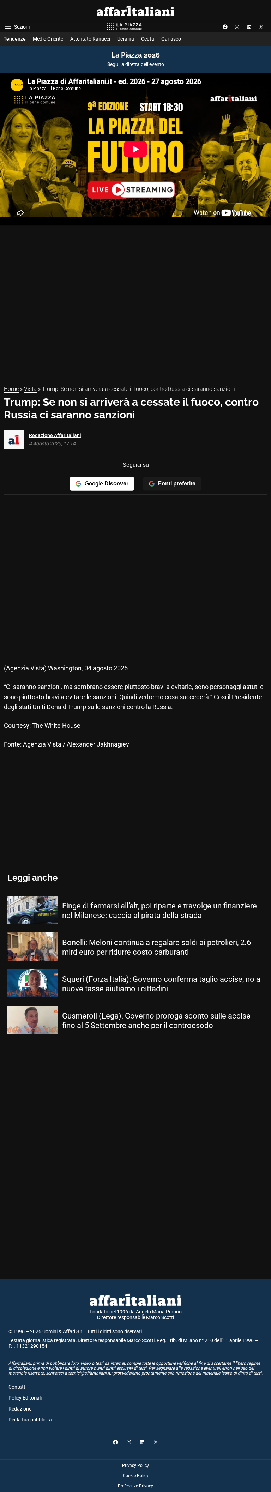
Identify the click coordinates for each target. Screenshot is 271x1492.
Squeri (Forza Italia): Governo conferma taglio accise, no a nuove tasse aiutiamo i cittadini (161, 984)
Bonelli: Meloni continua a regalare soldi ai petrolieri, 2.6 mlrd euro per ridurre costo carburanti (156, 947)
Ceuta (147, 39)
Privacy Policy (135, 1465)
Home (11, 389)
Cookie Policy (136, 1475)
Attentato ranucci (90, 39)
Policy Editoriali (25, 1398)
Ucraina (125, 39)
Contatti (17, 1387)
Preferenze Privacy (135, 1486)
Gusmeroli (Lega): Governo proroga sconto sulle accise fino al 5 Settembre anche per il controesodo (156, 1020)
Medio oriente (48, 39)
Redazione (19, 1409)
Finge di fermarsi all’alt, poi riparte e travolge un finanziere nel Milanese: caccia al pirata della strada (159, 910)
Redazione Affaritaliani (55, 435)
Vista (30, 389)
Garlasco (171, 39)
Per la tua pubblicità (30, 1419)
